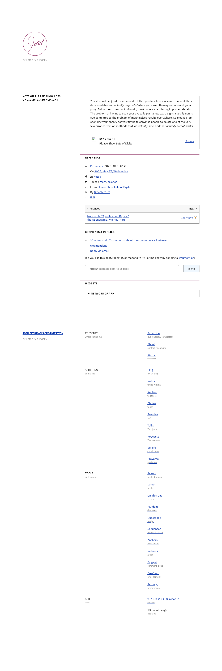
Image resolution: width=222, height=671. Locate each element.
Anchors (152, 540)
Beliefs (151, 447)
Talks (150, 425)
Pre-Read (153, 573)
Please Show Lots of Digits (113, 187)
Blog (150, 370)
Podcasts (153, 436)
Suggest (152, 562)
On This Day (154, 495)
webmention (186, 257)
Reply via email (99, 251)
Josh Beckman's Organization (43, 333)
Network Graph (102, 293)
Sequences (154, 529)
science (112, 181)
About (151, 344)
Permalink (96, 166)
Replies (152, 392)
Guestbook (154, 517)
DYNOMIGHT (102, 192)
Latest (151, 484)
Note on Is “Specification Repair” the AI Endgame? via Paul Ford (108, 217)
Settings (152, 584)
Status (151, 355)
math (103, 181)
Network (152, 551)
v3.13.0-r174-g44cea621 (163, 599)
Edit (92, 197)
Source (189, 141)
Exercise (152, 414)
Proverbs (153, 458)
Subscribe (153, 333)
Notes (97, 176)
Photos (151, 403)
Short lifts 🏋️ (189, 218)
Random (152, 506)
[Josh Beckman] (35, 43)
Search (151, 473)
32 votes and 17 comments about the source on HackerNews (128, 240)
